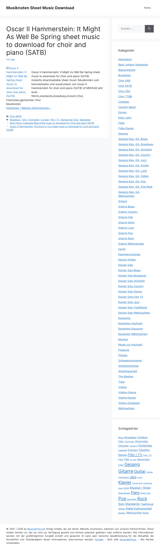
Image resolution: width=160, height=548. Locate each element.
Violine (122, 387)
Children (142, 437)
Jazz (133, 477)
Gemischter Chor (70, 119)
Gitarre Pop (125, 233)
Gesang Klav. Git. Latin (132, 170)
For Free (133, 460)
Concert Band (127, 107)
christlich (133, 446)
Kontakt (99, 539)
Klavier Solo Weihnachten (134, 312)
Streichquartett (127, 371)
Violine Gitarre (127, 392)
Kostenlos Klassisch (130, 328)
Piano (135, 493)
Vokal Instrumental (139, 508)
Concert (45, 119)
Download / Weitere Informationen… (28, 108)
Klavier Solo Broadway (132, 275)
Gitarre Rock (126, 238)
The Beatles (125, 376)
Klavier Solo (125, 265)
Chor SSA (124, 91)
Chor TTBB (125, 96)
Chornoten (33, 119)
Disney (122, 112)
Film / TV (54, 119)
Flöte (121, 123)
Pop (122, 498)
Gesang (123, 133)
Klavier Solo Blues (129, 270)
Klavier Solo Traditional (132, 307)
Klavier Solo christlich (131, 281)
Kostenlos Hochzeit (130, 323)
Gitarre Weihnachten (131, 243)
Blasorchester (126, 70)
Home (147, 7)
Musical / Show (140, 487)
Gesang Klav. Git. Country (134, 154)
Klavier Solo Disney (130, 291)
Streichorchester (128, 365)
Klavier (125, 482)
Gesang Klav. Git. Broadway (135, 144)
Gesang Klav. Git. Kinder (133, 165)
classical (122, 450)
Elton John (124, 117)
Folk (126, 459)
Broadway (15, 119)
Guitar (140, 471)
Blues (121, 437)
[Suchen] (149, 28)
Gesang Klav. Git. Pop (132, 181)
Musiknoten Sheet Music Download (40, 7)
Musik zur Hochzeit (130, 344)
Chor (24, 119)
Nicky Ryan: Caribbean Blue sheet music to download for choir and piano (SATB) (52, 123)
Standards (85, 119)
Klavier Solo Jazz (129, 302)
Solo (121, 504)
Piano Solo (146, 493)
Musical (123, 339)
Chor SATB (15, 116)
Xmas (146, 512)
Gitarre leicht (126, 222)
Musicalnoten (124, 493)
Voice (121, 508)
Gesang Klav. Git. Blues (133, 139)
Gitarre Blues (126, 206)
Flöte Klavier (126, 128)
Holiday (150, 472)
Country (144, 450)
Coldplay (123, 101)
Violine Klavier (127, 397)
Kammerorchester (129, 254)
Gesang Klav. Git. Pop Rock (135, 186)
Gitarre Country (128, 211)
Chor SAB (124, 80)
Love (126, 488)
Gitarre (122, 201)
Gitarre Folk (125, 217)
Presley (123, 355)
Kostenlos (124, 318)
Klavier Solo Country (131, 286)
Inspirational (123, 477)
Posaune (123, 350)
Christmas (145, 445)
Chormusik (129, 441)
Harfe (121, 249)
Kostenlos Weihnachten (133, 334)
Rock (142, 498)
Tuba (121, 381)
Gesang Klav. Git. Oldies (133, 176)
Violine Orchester (129, 403)
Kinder (139, 477)
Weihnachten (126, 408)
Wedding (122, 513)
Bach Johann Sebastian (133, 64)
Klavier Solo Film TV (130, 296)
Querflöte (132, 499)
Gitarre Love (126, 227)
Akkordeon (125, 59)
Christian (123, 445)
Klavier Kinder (127, 259)
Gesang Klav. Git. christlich (135, 149)
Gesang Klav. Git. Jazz (132, 160)
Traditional (146, 504)
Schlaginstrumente (130, 360)
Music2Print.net (36, 528)
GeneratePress (128, 539)
